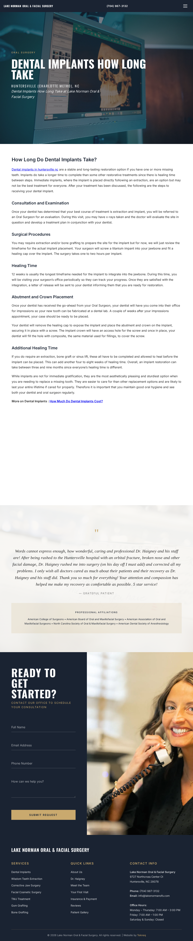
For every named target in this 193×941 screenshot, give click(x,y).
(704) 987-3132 (117, 6)
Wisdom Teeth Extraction (26, 878)
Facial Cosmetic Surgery (26, 892)
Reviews (76, 905)
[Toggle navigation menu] (185, 6)
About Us (76, 872)
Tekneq (141, 935)
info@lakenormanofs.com (154, 895)
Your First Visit (79, 892)
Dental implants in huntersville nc (35, 169)
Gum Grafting (19, 905)
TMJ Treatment (20, 898)
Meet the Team (80, 885)
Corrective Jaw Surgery (26, 885)
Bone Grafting (19, 912)
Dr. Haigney (78, 878)
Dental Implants (21, 872)
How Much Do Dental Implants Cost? (76, 401)
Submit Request (43, 814)
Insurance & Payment (84, 898)
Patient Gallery (80, 912)
